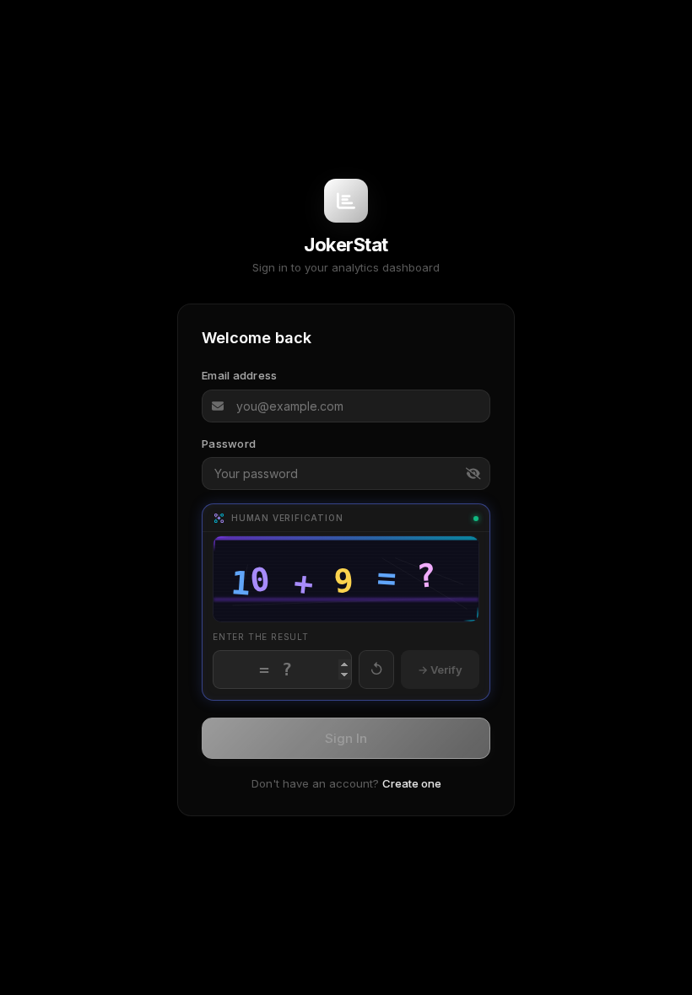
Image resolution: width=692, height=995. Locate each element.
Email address (239, 375)
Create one (411, 783)
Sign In (346, 738)
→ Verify (440, 669)
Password (229, 443)
